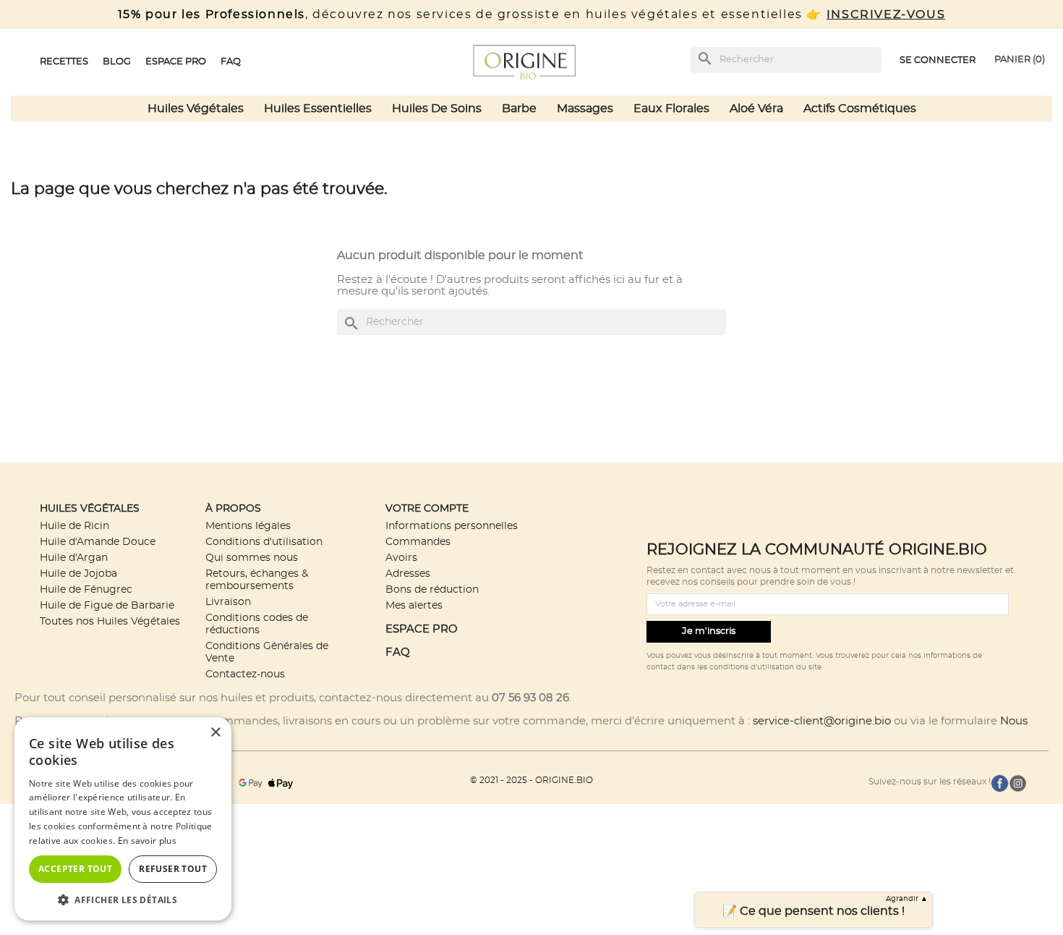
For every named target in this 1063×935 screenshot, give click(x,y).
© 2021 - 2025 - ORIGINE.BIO (531, 780)
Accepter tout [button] (75, 869)
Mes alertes (414, 605)
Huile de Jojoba (78, 573)
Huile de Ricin (74, 525)
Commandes (418, 541)
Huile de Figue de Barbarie (107, 605)
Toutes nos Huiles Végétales (110, 621)
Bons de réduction (432, 589)
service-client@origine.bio (822, 721)
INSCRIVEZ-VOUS (886, 14)
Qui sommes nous (251, 557)
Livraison (228, 601)
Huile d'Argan (74, 557)
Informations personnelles (451, 525)
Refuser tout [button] (173, 869)
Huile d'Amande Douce (97, 541)
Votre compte (427, 508)
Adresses (407, 573)
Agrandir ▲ (907, 898)
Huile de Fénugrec (86, 589)
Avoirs (401, 557)
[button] (123, 899)
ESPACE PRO (421, 629)
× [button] (215, 732)
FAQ (397, 652)
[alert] (122, 819)
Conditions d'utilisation (264, 541)
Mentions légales (248, 525)
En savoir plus (147, 840)
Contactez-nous (245, 674)
